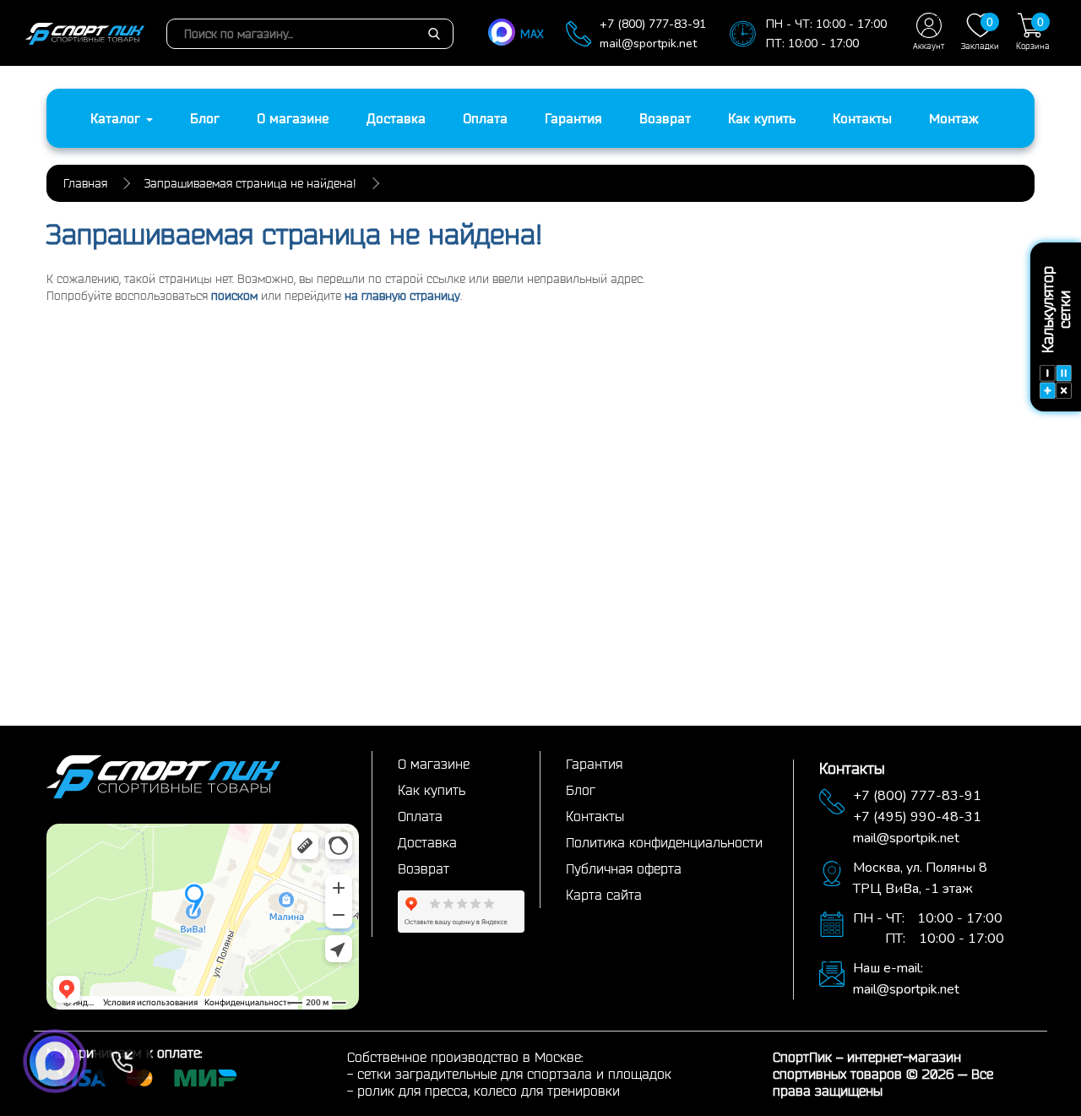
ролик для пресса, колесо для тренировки (488, 1090)
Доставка (396, 118)
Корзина (1033, 33)
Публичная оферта (624, 868)
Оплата (485, 118)
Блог (205, 118)
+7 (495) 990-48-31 (917, 817)
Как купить (762, 118)
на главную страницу (402, 295)
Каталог (117, 118)
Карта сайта (604, 894)
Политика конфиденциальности (664, 842)
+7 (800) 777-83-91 (653, 24)
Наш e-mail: (888, 968)
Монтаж (954, 118)
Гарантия (573, 118)
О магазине (293, 118)
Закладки (980, 33)
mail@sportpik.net (648, 43)
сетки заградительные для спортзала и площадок (514, 1073)
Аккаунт (928, 46)
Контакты (862, 118)
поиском (234, 295)
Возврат (665, 118)
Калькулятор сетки (1056, 309)
